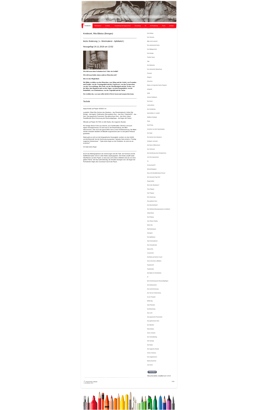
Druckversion (89, 381)
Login (173, 381)
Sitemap (95, 381)
